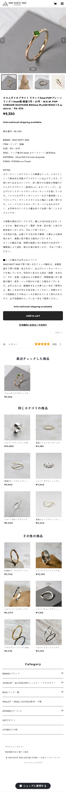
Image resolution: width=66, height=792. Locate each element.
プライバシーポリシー (15, 747)
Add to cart (33, 315)
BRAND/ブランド (11, 673)
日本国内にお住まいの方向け (33, 325)
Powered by (30, 762)
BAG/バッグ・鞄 (10, 692)
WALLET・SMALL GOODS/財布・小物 (22, 701)
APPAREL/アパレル (12, 711)
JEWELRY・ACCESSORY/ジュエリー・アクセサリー (29, 683)
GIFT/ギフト (8, 720)
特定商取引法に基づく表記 (17, 752)
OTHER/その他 (9, 729)
